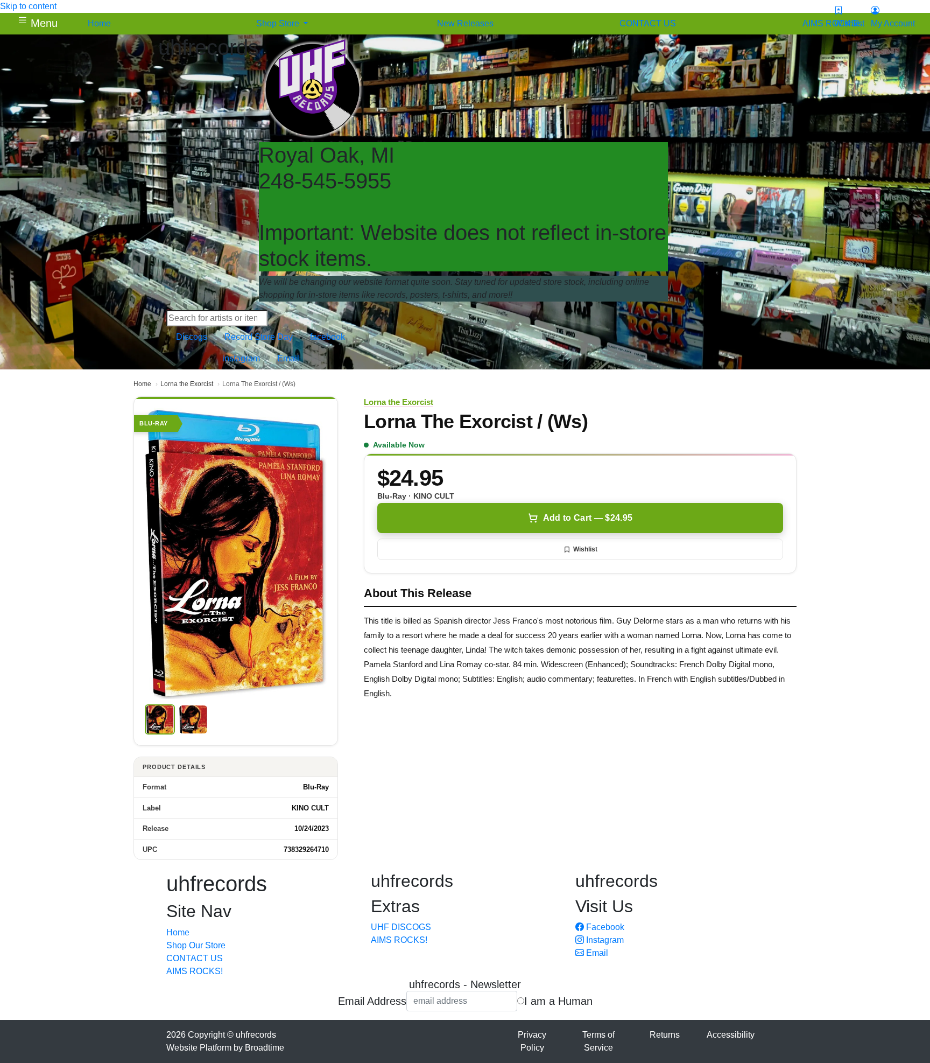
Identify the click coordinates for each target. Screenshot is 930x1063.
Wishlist (585, 549)
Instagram (604, 940)
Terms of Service (598, 1041)
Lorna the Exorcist (186, 384)
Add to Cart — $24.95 (587, 517)
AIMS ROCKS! (194, 971)
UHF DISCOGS (401, 927)
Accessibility (731, 1034)
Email (596, 952)
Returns (665, 1034)
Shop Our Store (196, 945)
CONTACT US (194, 958)
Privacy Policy (532, 1041)
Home (142, 384)
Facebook (604, 927)
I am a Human (558, 1001)
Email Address (372, 1001)
